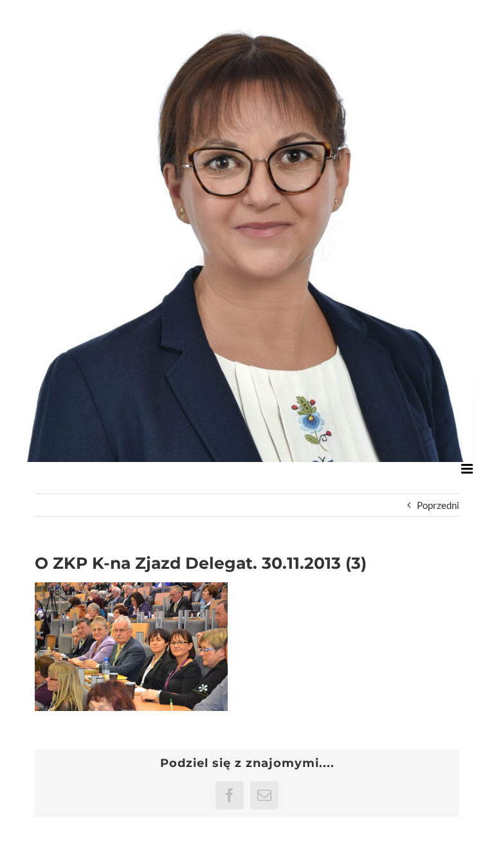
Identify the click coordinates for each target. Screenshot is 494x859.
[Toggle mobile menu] (468, 469)
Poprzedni (438, 505)
